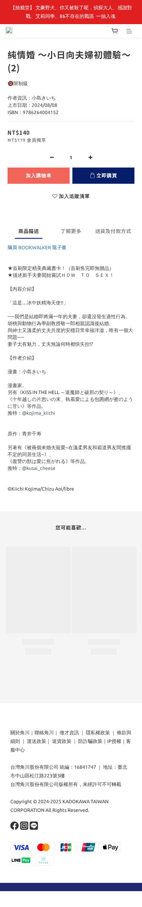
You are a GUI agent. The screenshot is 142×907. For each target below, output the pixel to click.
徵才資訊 (69, 732)
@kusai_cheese (38, 468)
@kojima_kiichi (38, 413)
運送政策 (36, 741)
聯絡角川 (44, 732)
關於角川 (20, 732)
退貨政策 (61, 741)
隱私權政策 (98, 732)
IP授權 (114, 741)
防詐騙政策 (89, 741)
